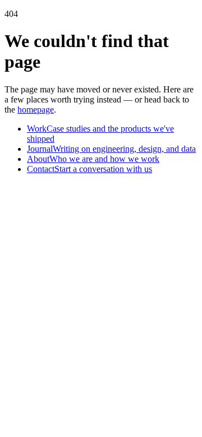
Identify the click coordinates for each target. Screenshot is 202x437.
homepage (35, 109)
